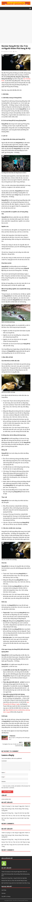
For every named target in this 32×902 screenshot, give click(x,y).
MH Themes (25, 900)
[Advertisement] (16, 26)
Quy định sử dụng (6, 896)
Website (4, 781)
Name (3, 772)
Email (3, 777)
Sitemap (3, 893)
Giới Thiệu (4, 890)
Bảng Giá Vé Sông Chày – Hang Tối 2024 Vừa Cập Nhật (15, 813)
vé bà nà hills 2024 (6, 799)
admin (15, 51)
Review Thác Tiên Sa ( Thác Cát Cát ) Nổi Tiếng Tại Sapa (16, 815)
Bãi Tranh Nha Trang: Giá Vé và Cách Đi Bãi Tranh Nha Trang (16, 883)
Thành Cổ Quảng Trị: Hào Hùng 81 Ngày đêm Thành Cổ (16, 806)
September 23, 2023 (7, 51)
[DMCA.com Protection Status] (4, 865)
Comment (4, 761)
